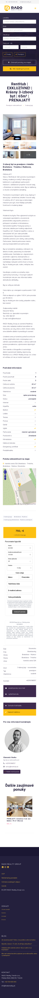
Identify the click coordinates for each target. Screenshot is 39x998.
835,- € (9, 824)
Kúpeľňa (6, 406)
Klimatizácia (7, 439)
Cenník (4, 886)
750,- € (20, 532)
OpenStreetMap (31, 504)
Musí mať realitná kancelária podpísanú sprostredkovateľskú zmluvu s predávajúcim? (19, 954)
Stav (4, 395)
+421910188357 (10, 763)
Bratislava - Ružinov (20, 516)
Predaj (9, 54)
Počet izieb (7, 380)
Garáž (5, 425)
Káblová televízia (9, 443)
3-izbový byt (29, 105)
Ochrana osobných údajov (11, 882)
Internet (5, 402)
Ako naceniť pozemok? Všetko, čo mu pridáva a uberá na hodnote (18, 940)
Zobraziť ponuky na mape (20, 62)
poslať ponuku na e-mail (16, 688)
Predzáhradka (8, 450)
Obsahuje (6, 35)
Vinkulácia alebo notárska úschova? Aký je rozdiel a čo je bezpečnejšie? (17, 948)
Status (5, 399)
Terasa (5, 417)
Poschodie (6, 373)
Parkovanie (7, 432)
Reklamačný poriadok (9, 878)
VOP (3, 874)
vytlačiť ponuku (13, 694)
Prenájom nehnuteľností (14, 105)
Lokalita (6, 18)
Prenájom (21, 54)
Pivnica (5, 421)
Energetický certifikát (10, 447)
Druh (4, 26)
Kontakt (4, 916)
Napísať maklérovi (13, 712)
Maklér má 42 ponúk (12, 772)
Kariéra (4, 913)
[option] (19, 814)
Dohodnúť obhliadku (15, 705)
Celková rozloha (9, 384)
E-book (4, 919)
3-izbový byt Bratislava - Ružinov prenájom (18, 519)
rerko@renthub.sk (12, 767)
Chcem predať (6, 909)
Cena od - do (7, 43)
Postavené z (7, 436)
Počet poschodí (8, 377)
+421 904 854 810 (12, 2)
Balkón (5, 410)
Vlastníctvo (7, 391)
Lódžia (5, 414)
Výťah (5, 428)
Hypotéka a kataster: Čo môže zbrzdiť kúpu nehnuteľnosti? (17, 944)
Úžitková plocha (9, 388)
